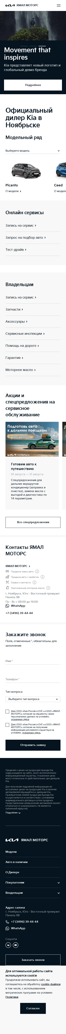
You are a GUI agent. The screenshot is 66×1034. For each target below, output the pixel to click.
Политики (12, 997)
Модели (11, 852)
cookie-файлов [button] (50, 984)
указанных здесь (20, 719)
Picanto (12, 185)
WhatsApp (18, 928)
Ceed (58, 185)
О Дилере (12, 872)
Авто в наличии (17, 862)
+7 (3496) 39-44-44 (19, 613)
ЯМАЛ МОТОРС (16, 566)
